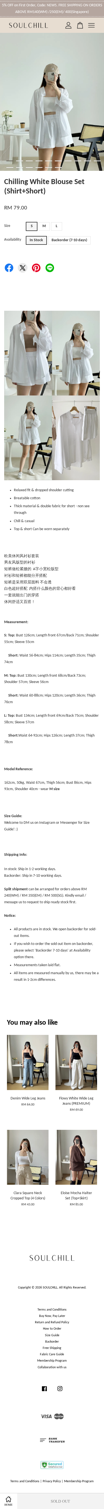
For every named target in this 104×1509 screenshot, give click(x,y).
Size (7, 226)
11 (9, 167)
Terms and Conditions (52, 1309)
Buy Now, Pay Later (52, 1316)
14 (38, 167)
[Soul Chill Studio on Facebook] (44, 1391)
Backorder (52, 1341)
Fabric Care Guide (52, 1354)
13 (29, 167)
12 (19, 167)
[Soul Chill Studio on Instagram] (60, 1391)
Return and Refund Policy (52, 1322)
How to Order (52, 1328)
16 (58, 167)
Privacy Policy (52, 1481)
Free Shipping (52, 1348)
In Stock (36, 240)
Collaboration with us (52, 1367)
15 (48, 167)
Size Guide (52, 1335)
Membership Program (52, 1360)
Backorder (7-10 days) (69, 240)
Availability (12, 240)
